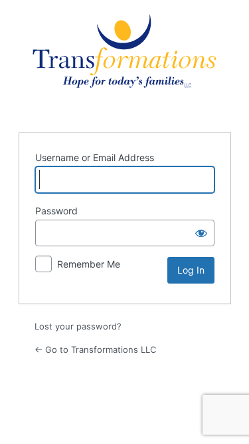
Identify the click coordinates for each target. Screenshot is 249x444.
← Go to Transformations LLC (95, 349)
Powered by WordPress (124, 64)
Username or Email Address (94, 157)
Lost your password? (78, 326)
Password (56, 210)
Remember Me (88, 264)
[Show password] (201, 233)
